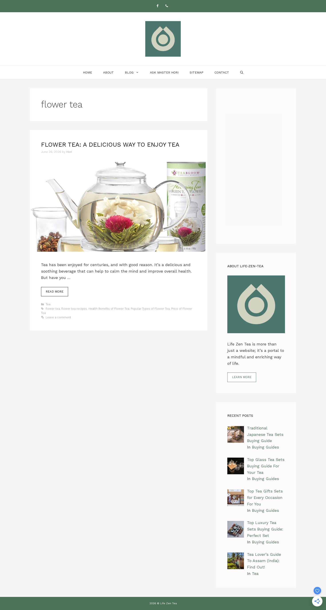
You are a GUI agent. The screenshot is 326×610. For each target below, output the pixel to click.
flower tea (53, 308)
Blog (129, 72)
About (108, 72)
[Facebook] (157, 6)
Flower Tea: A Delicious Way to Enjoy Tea (110, 144)
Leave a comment (58, 317)
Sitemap (196, 72)
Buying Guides (265, 447)
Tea (48, 304)
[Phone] (167, 6)
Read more (54, 291)
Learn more (241, 377)
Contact (221, 72)
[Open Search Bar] (242, 72)
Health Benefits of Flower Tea (108, 308)
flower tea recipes (74, 308)
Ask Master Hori (164, 72)
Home (87, 72)
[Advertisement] (256, 166)
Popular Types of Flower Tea (150, 308)
